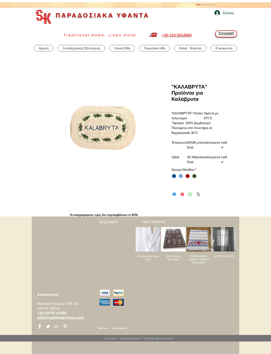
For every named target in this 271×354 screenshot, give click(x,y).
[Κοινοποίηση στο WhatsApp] (190, 194)
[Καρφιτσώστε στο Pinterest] (182, 194)
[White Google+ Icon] (56, 326)
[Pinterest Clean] (65, 326)
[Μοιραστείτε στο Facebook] (174, 194)
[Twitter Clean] (48, 326)
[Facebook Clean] (39, 326)
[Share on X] (198, 194)
